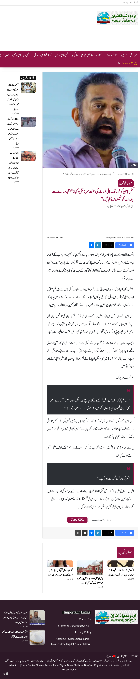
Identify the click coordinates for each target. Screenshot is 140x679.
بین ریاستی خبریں (119, 174)
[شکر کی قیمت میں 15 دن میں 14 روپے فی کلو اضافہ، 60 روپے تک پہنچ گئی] (37, 637)
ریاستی (113, 661)
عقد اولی (116, 665)
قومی (117, 661)
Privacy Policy (83, 632)
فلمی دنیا (26, 55)
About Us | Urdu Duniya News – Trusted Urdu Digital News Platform (46, 665)
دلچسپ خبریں (20, 661)
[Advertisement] (45, 27)
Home (128, 174)
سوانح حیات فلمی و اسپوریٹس (67, 55)
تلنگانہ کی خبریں (125, 665)
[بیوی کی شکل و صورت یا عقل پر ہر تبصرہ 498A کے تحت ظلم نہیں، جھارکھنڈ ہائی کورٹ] (90, 567)
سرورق (133, 55)
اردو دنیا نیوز (109, 657)
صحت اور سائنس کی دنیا (91, 55)
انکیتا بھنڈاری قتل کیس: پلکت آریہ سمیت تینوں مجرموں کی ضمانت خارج (60, 572)
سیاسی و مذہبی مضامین (37, 661)
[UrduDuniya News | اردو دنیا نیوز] (117, 18)
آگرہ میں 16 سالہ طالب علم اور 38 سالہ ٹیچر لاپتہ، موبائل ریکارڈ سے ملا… (121, 572)
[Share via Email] (85, 533)
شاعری (27, 661)
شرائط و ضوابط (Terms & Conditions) (74, 626)
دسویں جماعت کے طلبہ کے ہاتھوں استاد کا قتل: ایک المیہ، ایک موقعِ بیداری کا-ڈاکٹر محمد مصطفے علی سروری (15, 617)
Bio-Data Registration (95, 665)
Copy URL (77, 520)
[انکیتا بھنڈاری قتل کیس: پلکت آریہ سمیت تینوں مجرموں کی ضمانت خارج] (60, 563)
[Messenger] (91, 245)
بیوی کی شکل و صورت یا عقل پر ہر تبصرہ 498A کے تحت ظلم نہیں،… (90, 581)
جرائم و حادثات (110, 55)
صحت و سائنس (9, 661)
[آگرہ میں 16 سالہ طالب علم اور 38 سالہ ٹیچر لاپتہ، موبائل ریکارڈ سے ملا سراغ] (120, 563)
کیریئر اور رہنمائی (69, 661)
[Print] (78, 533)
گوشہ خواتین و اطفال (43, 55)
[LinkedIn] (98, 245)
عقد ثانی (110, 665)
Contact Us (85, 619)
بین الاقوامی (123, 661)
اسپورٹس (16, 55)
